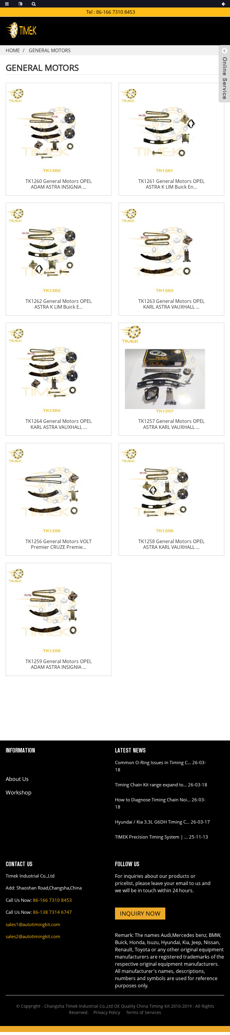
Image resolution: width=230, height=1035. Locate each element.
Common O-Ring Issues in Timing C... (153, 762)
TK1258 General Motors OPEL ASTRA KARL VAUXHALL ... (171, 544)
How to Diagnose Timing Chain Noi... (152, 800)
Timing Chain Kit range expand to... (151, 785)
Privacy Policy (106, 1012)
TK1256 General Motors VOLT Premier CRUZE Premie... (58, 544)
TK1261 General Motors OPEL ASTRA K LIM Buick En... (171, 184)
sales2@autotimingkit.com (33, 936)
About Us (17, 778)
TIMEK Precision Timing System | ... (151, 837)
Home (13, 50)
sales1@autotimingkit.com (33, 924)
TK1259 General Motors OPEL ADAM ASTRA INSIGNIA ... (58, 664)
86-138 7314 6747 (52, 912)
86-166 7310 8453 (115, 12)
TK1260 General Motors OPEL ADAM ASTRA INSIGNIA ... (58, 184)
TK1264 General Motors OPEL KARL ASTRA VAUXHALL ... (58, 424)
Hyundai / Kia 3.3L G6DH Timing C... (152, 822)
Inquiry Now (140, 913)
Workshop (18, 792)
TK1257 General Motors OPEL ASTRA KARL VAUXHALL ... (171, 424)
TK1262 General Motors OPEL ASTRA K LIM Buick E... (58, 304)
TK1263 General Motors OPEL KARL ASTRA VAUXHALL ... (171, 304)
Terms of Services (143, 1012)
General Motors (50, 50)
